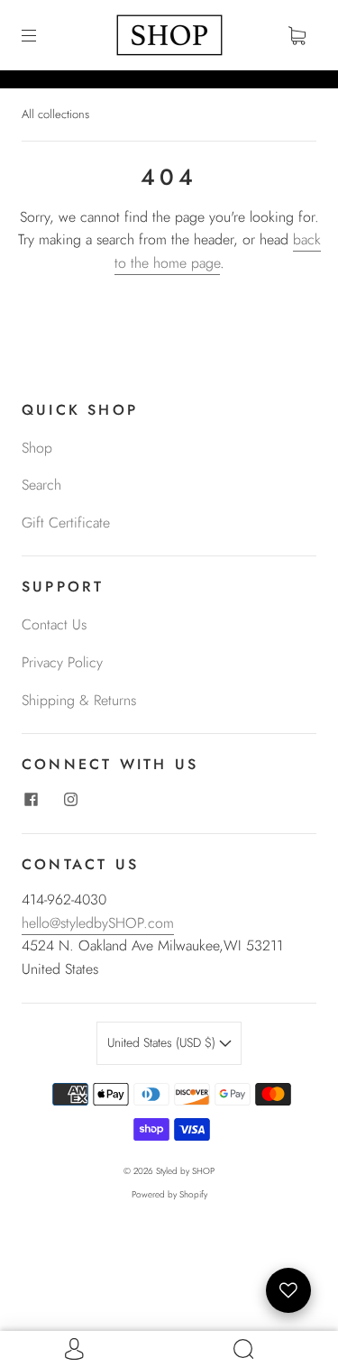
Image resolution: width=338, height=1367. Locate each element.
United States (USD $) (163, 1042)
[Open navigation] (41, 35)
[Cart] (296, 35)
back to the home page (217, 251)
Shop (37, 447)
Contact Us (54, 624)
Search (41, 484)
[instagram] (70, 799)
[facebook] (30, 799)
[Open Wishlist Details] (288, 1290)
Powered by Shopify (169, 1194)
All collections (55, 114)
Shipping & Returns (79, 700)
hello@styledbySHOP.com (98, 923)
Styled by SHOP (185, 1171)
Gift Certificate (66, 522)
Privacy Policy (62, 662)
